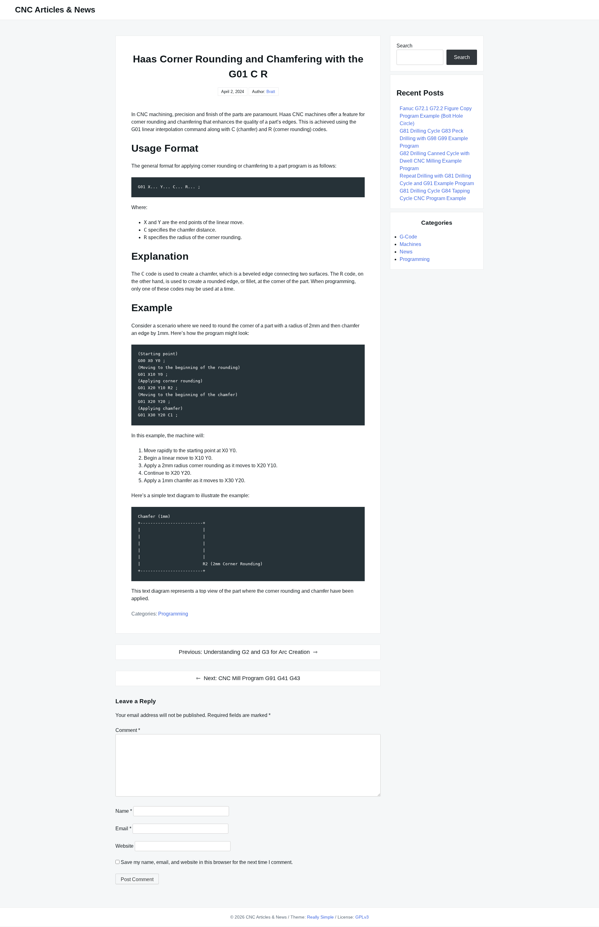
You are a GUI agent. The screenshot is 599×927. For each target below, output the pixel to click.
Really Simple (320, 917)
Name (123, 811)
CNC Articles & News (55, 9)
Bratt (270, 91)
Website (124, 846)
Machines (410, 244)
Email (123, 828)
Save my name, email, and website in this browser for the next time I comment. (207, 862)
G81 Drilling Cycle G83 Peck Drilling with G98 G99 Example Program (434, 138)
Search (404, 45)
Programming (173, 613)
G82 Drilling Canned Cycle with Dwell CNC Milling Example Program (435, 161)
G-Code (408, 236)
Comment (127, 730)
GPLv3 (362, 917)
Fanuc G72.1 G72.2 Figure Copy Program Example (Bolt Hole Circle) (436, 116)
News (406, 251)
